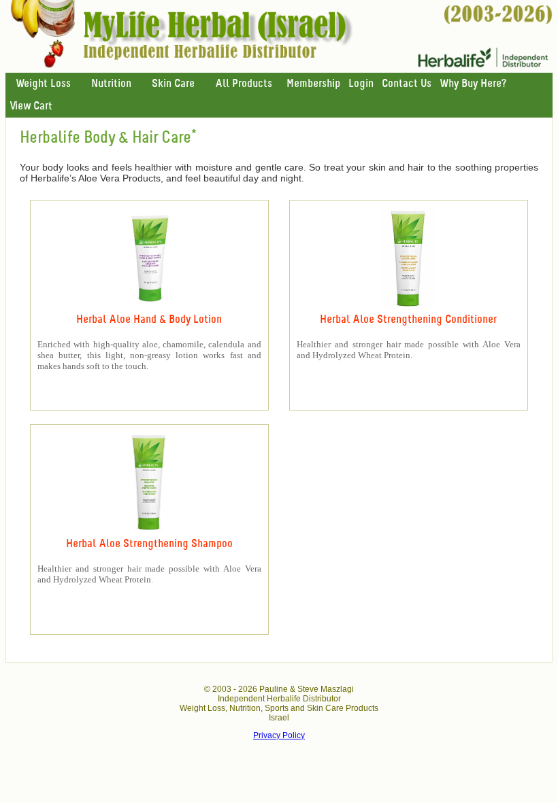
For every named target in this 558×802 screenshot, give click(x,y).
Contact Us (406, 84)
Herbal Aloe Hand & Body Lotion (149, 320)
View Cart (31, 106)
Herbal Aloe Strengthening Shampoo (149, 544)
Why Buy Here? (473, 84)
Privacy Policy (279, 735)
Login (361, 84)
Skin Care (173, 84)
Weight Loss (43, 84)
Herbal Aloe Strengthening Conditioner (408, 320)
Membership (313, 84)
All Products (243, 84)
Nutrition (111, 84)
